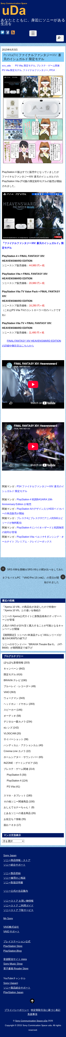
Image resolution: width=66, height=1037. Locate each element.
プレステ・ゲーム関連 (48, 65)
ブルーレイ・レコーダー (17, 686)
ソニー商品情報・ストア (16, 860)
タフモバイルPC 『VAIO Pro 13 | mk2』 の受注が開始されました (33, 579)
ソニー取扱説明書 (13, 882)
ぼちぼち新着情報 (13, 662)
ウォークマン (11, 698)
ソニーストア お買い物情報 (18, 900)
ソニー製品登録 (12, 873)
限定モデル (29, 65)
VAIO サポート (11, 931)
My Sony (8, 918)
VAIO (6, 692)
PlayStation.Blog (12, 951)
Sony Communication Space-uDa (31, 1020)
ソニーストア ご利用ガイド (18, 905)
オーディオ (10, 715)
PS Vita (19, 65)
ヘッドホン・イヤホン (16, 704)
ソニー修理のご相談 (14, 878)
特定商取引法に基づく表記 (45, 1010)
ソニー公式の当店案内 (15, 891)
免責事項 (32, 1014)
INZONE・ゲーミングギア (18, 763)
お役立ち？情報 (12, 819)
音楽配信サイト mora (15, 959)
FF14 (52, 70)
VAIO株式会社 (11, 927)
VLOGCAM (10, 733)
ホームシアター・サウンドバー (21, 757)
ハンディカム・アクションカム (21, 745)
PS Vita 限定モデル (12, 70)
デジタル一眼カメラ (15, 721)
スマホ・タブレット (15, 795)
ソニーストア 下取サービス (18, 910)
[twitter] (2, 32)
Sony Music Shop (13, 963)
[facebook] (7, 32)
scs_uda (6, 65)
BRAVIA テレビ (12, 680)
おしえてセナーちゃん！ (17, 807)
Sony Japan (9, 855)
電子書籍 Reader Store (15, 968)
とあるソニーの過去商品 (17, 813)
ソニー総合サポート (14, 865)
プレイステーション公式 (16, 941)
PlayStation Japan (13, 992)
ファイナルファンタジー (35, 70)
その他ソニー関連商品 (16, 801)
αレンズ (8, 727)
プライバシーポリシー (16, 1010)
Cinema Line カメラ (15, 751)
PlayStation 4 (14, 780)
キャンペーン (11, 668)
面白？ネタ (10, 825)
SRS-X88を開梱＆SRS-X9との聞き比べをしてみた (32, 569)
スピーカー (10, 709)
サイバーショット (13, 739)
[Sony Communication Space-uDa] (14, 13)
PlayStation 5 (14, 774)
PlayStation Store (12, 946)
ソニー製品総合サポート (16, 987)
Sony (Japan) (10, 983)
